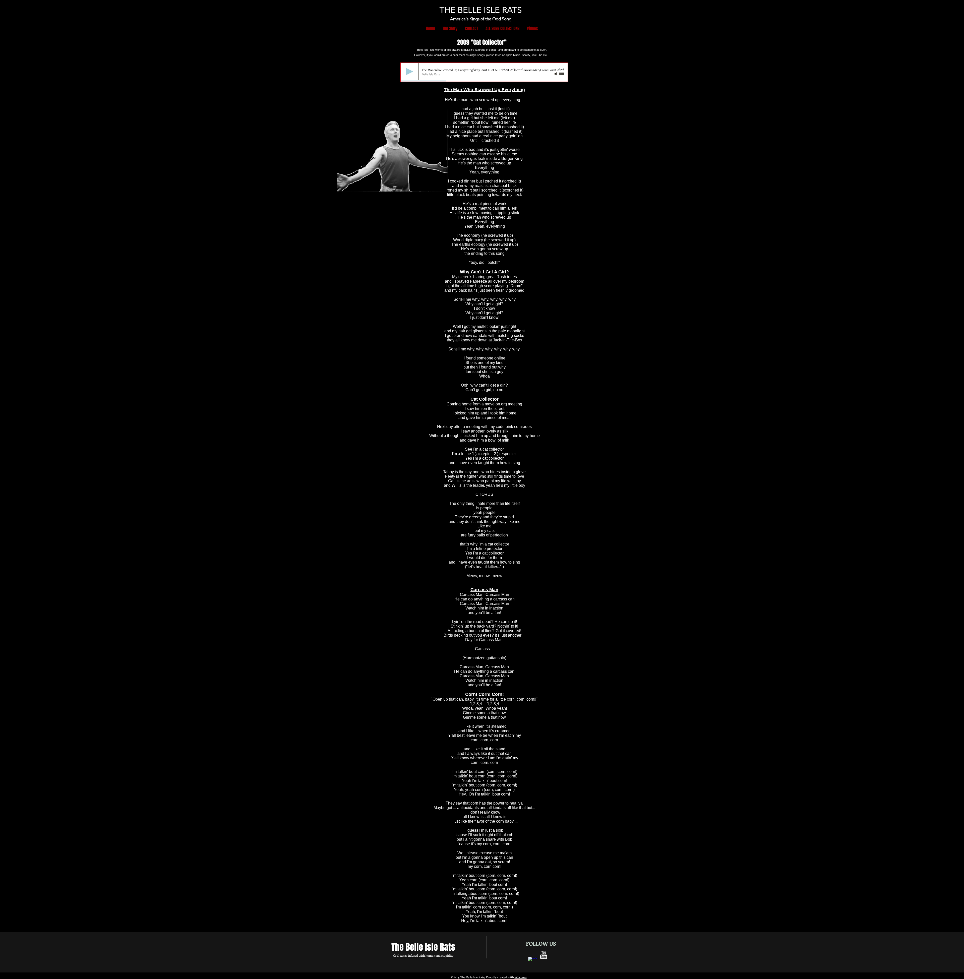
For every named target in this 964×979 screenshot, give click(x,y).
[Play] (409, 71)
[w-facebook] (532, 961)
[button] (502, 28)
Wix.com (521, 977)
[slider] (561, 74)
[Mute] (556, 73)
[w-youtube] (543, 955)
